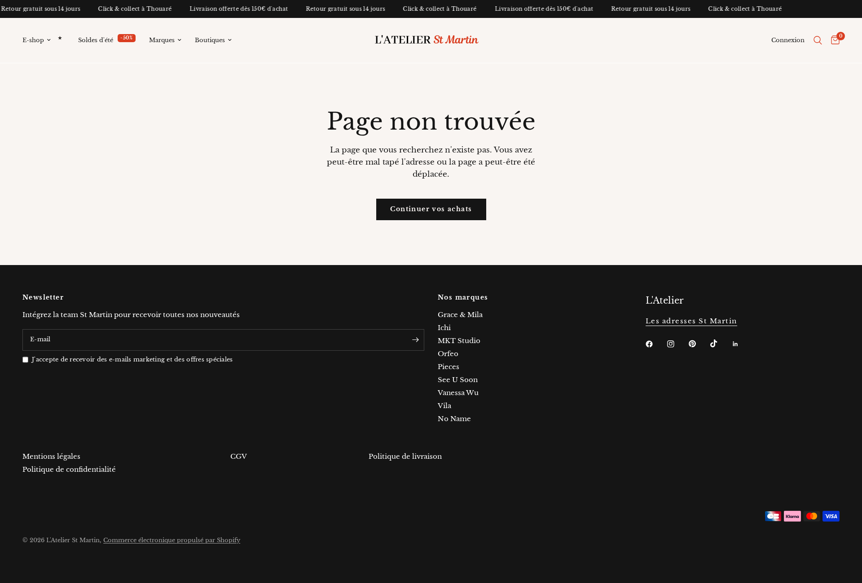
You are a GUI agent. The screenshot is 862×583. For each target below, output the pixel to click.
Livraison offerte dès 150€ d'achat (235, 9)
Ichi (444, 327)
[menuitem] (46, 40)
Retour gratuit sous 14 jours (341, 9)
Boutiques (210, 40)
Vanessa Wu (458, 392)
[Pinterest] (698, 343)
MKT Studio (459, 340)
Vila (444, 405)
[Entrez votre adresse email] (415, 340)
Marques (162, 40)
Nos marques (463, 297)
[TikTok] (720, 343)
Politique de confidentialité (69, 469)
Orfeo (448, 353)
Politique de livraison (405, 456)
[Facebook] (655, 344)
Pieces (448, 366)
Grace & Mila (460, 314)
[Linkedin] (742, 344)
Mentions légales (51, 456)
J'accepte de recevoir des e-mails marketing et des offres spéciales (132, 359)
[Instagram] (677, 344)
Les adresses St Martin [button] (691, 321)
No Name (454, 418)
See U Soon (458, 379)
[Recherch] (818, 40)
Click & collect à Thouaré (131, 9)
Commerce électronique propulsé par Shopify (171, 540)
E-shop (33, 40)
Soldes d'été (95, 40)
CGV (238, 456)
